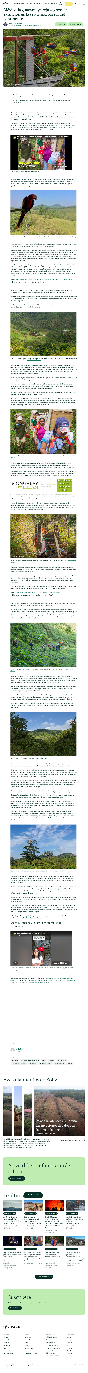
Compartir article (75, 24)
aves (43, 1060)
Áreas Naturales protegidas (30, 1060)
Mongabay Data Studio (53, 1356)
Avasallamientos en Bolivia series (69, 1140)
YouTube (50, 982)
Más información (15, 1178)
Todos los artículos (32, 1194)
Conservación (61, 1060)
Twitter (37, 982)
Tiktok (69, 1351)
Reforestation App (52, 1345)
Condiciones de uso (31, 1354)
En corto (6, 1348)
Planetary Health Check (53, 1348)
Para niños (49, 1340)
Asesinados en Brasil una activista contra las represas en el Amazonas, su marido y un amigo (44, 279)
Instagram (42, 982)
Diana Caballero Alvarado (34, 360)
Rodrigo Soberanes (15, 23)
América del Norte (21, 25)
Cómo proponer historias (33, 1351)
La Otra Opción (27, 290)
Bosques (51, 1060)
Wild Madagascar (51, 1337)
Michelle (19, 1049)
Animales (15, 1060)
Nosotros (28, 1337)
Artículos (54, 4)
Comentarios (61, 24)
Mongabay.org (50, 1343)
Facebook (31, 982)
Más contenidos (8, 1354)
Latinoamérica (59, 1063)
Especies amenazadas (19, 1063)
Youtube (69, 1343)
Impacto (27, 1345)
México (69, 1063)
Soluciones (33, 1063)
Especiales (45, 4)
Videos (29, 4)
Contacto (28, 1340)
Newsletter (14, 1308)
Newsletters (29, 1348)
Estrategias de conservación (34, 25)
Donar (69, 4)
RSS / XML (70, 1354)
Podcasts (37, 4)
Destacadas (21, 4)
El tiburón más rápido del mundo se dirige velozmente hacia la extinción (38, 592)
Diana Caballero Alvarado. (42, 758)
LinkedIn (69, 1337)
